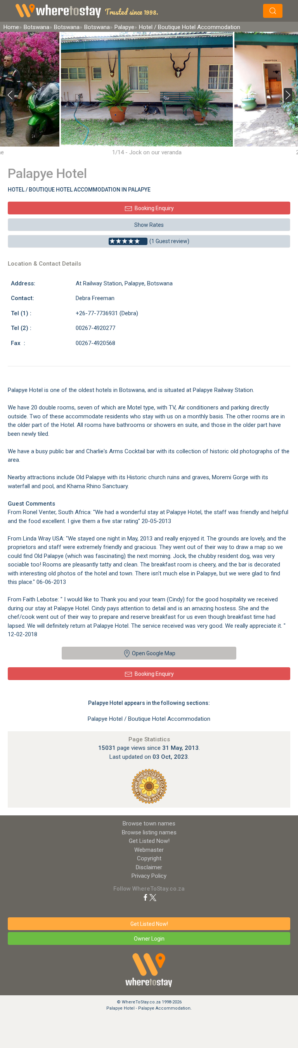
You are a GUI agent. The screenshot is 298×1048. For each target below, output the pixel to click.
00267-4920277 (95, 328)
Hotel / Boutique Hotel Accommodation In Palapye (79, 189)
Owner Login (149, 939)
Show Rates (149, 225)
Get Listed (149, 840)
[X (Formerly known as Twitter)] (152, 897)
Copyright (149, 858)
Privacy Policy (149, 875)
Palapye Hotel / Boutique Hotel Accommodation (149, 718)
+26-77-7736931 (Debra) (107, 313)
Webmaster (149, 849)
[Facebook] (145, 897)
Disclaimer (149, 867)
